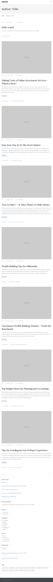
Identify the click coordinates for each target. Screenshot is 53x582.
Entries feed (5, 537)
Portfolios (22, 100)
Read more (4, 95)
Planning (20, 160)
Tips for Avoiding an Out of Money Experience (25, 450)
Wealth (4, 222)
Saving (20, 467)
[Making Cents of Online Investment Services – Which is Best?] (26, 57)
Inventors (15, 222)
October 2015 (5, 514)
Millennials (12, 281)
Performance (24, 344)
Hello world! (8, 27)
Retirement (15, 467)
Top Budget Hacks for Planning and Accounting (25, 388)
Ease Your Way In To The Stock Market (21, 145)
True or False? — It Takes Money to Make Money (26, 204)
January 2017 (5, 512)
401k (13, 160)
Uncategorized (6, 36)
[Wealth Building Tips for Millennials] (26, 243)
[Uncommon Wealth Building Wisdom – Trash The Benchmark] (26, 302)
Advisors (13, 344)
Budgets (5, 467)
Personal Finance (21, 222)
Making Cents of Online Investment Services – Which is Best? (14, 486)
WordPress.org (6, 541)
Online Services (15, 100)
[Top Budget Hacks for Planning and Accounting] (26, 365)
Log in (4, 536)
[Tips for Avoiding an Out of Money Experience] (26, 427)
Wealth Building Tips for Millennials (19, 266)
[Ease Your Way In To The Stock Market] (26, 122)
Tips (16, 281)
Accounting (5, 406)
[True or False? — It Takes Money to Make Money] (26, 181)
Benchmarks (18, 344)
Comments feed (6, 539)
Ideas (11, 222)
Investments (6, 100)
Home (3, 15)
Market (16, 160)
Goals (11, 467)
